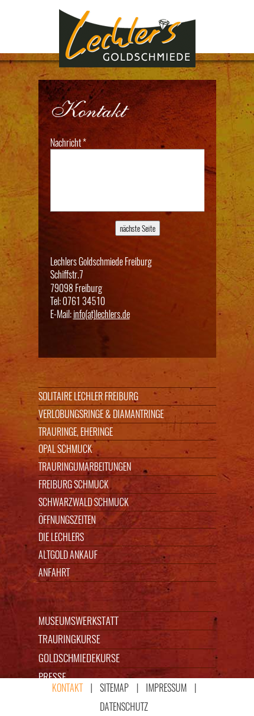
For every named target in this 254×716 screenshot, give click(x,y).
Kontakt (67, 688)
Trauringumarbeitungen (84, 466)
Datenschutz (124, 706)
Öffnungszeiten (67, 520)
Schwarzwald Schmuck (83, 502)
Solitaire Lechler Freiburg (88, 396)
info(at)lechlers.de (101, 314)
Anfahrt (54, 572)
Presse (52, 676)
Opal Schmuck (65, 449)
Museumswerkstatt (78, 620)
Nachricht (68, 142)
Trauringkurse (69, 638)
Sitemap (114, 688)
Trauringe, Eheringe (75, 432)
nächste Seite (137, 228)
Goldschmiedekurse (79, 657)
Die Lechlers (61, 537)
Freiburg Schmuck (73, 484)
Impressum (166, 688)
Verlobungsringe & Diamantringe (101, 414)
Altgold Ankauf (67, 554)
